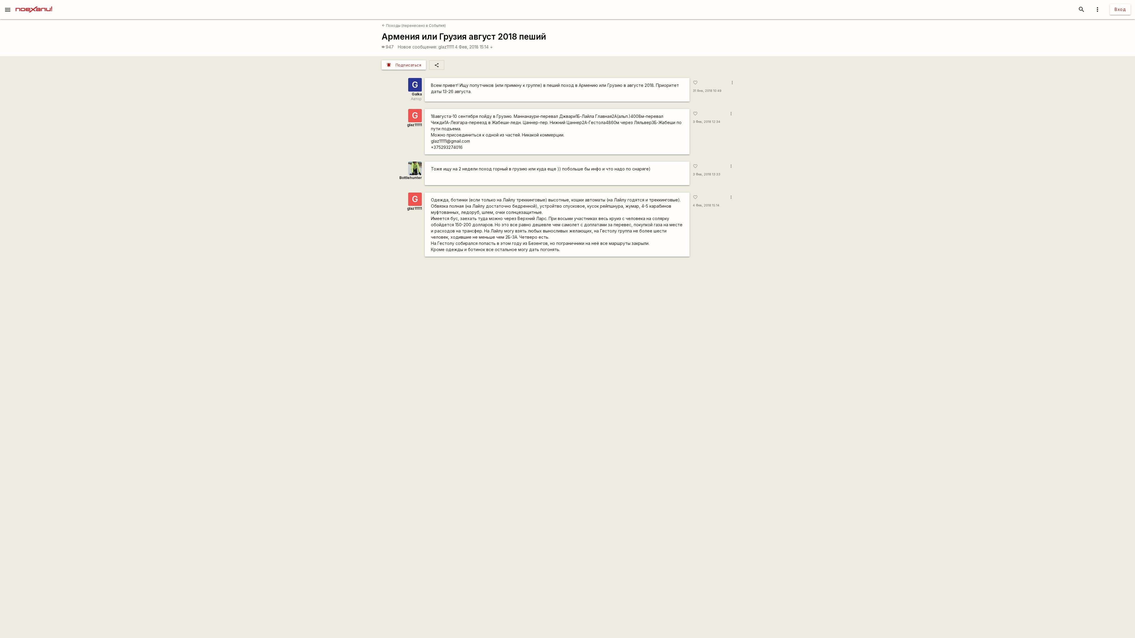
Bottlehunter (410, 177)
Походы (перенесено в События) (414, 25)
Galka (417, 94)
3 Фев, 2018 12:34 (706, 122)
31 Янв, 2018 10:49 (707, 91)
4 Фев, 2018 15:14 (474, 46)
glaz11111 (446, 46)
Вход (1120, 9)
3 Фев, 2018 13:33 (706, 174)
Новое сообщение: (417, 46)
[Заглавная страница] (34, 4)
